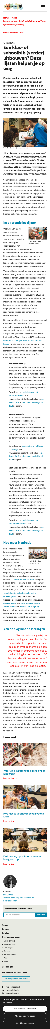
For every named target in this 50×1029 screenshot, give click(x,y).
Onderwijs (8, 33)
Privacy (5, 925)
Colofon (5, 933)
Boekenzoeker (10, 603)
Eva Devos (8, 895)
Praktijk (14, 18)
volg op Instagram (12, 993)
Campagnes (8, 948)
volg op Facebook (12, 987)
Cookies (5, 929)
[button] (38, 233)
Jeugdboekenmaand (30, 603)
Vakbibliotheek (10, 955)
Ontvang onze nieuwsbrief (16, 979)
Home (6, 18)
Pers (5, 958)
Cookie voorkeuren (25, 1023)
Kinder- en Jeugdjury (29, 607)
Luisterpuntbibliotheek (23, 580)
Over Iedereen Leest (11, 937)
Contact (7, 951)
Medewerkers (9, 944)
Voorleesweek (10, 607)
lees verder (8, 778)
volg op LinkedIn (12, 990)
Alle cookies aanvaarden (25, 1009)
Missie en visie (9, 941)
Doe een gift (7, 967)
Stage (6, 961)
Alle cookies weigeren (25, 1016)
